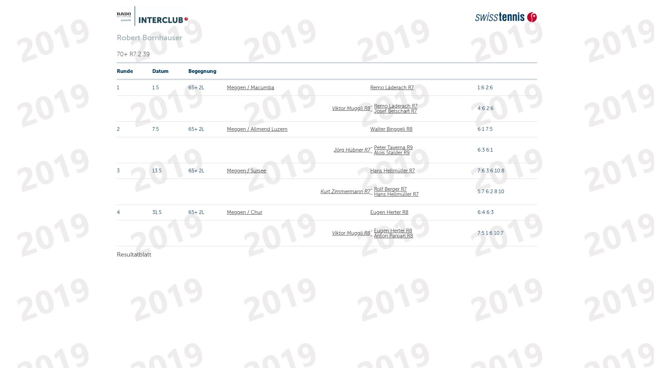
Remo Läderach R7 (392, 87)
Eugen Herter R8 (389, 212)
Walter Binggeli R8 (391, 129)
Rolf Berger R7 (390, 189)
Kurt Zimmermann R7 (345, 191)
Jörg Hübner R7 (352, 150)
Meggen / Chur (244, 212)
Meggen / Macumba (250, 87)
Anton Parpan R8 (393, 236)
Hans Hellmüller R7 (392, 170)
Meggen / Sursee (246, 170)
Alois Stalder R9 (392, 152)
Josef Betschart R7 (395, 111)
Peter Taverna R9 (393, 147)
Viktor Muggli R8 (351, 108)
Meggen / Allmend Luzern (257, 129)
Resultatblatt (134, 254)
